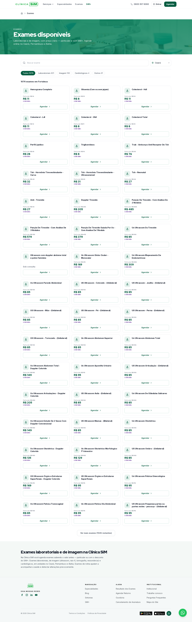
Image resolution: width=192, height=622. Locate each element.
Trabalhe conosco (154, 593)
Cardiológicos (82, 73)
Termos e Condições (77, 613)
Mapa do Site (152, 602)
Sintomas (89, 598)
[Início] (27, 4)
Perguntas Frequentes (156, 598)
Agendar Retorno (123, 593)
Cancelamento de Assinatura (128, 602)
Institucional (152, 589)
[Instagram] (26, 595)
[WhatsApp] (169, 613)
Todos (28, 73)
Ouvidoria (120, 598)
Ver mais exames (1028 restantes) (96, 533)
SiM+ (88, 4)
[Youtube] (36, 595)
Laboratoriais (46, 73)
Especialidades (64, 4)
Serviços (47, 4)
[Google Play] (146, 613)
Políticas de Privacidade (97, 613)
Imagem (64, 73)
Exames (79, 4)
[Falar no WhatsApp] (183, 613)
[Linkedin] (31, 595)
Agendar (170, 4)
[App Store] (159, 613)
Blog (87, 593)
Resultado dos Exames (125, 589)
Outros (98, 73)
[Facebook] (22, 595)
